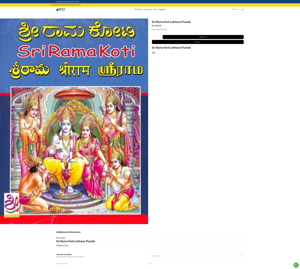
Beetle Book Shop (64, 263)
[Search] (239, 9)
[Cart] (242, 9)
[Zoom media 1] (74, 121)
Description (60, 238)
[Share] (153, 52)
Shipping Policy (62, 245)
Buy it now (197, 42)
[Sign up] (241, 256)
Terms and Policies (150, 263)
